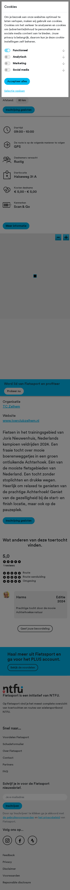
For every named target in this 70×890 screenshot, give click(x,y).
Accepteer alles (17, 81)
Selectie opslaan (14, 91)
